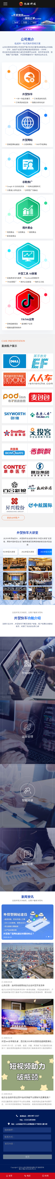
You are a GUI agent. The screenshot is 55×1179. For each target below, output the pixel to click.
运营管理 (27, 736)
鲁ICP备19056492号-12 (27, 1169)
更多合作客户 (13, 518)
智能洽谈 (27, 800)
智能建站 (27, 672)
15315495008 (29, 1120)
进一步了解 (27, 696)
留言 (27, 1157)
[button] (24, 29)
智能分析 (27, 864)
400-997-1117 (33, 1116)
